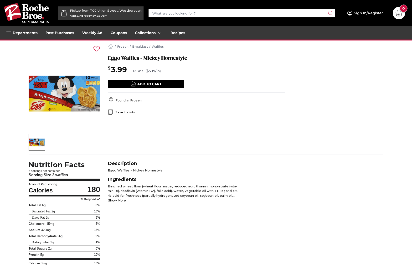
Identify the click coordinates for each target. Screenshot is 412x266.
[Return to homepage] (26, 13)
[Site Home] (110, 47)
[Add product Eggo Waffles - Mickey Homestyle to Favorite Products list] (96, 48)
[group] (64, 93)
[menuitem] (59, 33)
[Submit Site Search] (330, 13)
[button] (37, 142)
